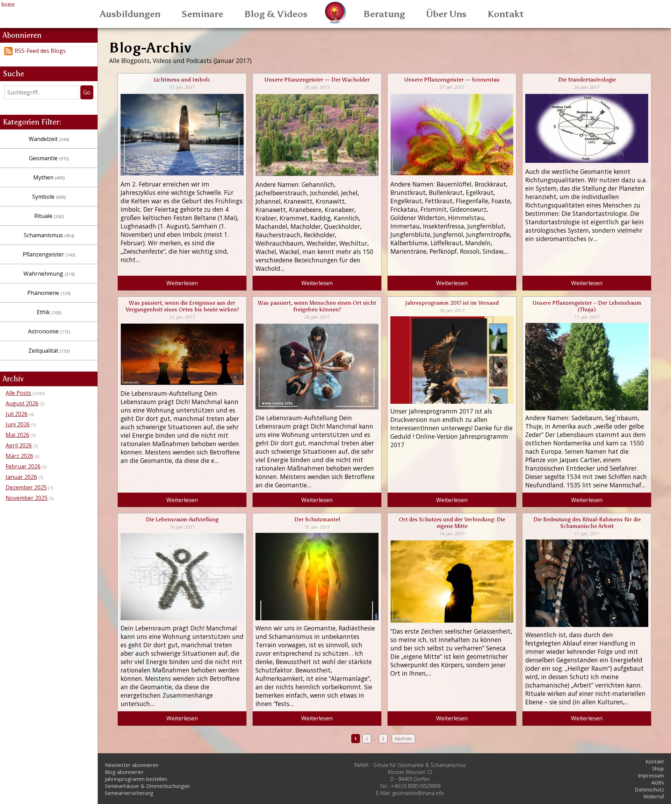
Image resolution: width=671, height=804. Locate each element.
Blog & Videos (276, 14)
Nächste (403, 738)
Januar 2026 (21, 477)
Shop (658, 768)
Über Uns (446, 14)
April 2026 (19, 445)
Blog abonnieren (124, 771)
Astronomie (49, 331)
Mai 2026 (17, 435)
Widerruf (653, 796)
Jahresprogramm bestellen (136, 778)
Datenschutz (649, 789)
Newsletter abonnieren (131, 764)
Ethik (49, 312)
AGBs (657, 782)
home (8, 4)
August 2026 (22, 403)
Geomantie (49, 158)
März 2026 (19, 456)
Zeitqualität (49, 350)
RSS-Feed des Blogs (40, 51)
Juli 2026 (17, 414)
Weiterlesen (182, 283)
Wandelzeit (49, 139)
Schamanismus (49, 235)
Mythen (49, 177)
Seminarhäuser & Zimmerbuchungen (147, 785)
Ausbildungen (130, 14)
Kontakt (506, 14)
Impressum (651, 775)
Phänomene (48, 293)
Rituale (49, 216)
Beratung (384, 14)
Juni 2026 (18, 424)
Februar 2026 (23, 466)
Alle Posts (18, 393)
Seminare (202, 14)
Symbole (49, 196)
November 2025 (27, 498)
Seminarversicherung (129, 792)
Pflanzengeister (49, 254)
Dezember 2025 (26, 487)
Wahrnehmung (48, 273)
